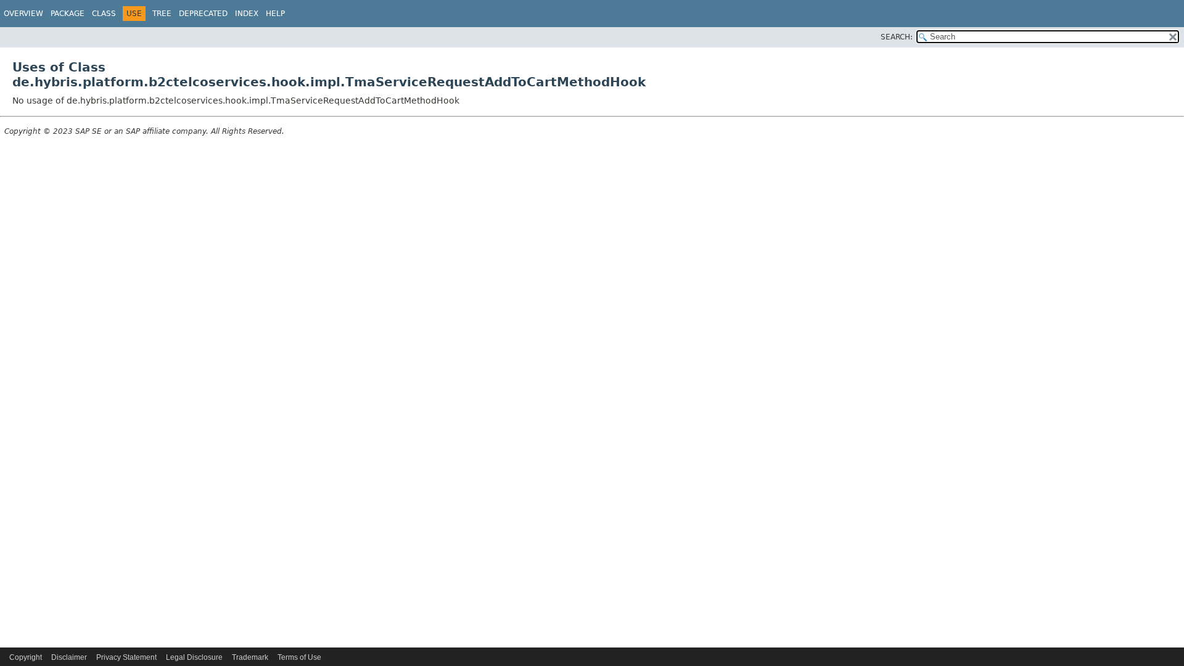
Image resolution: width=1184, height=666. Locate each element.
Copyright (25, 657)
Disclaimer (69, 657)
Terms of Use (299, 657)
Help (275, 13)
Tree (161, 13)
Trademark (250, 657)
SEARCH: (897, 37)
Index (246, 13)
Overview (23, 13)
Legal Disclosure (194, 657)
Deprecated (203, 13)
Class (104, 13)
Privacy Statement (126, 657)
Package (67, 13)
